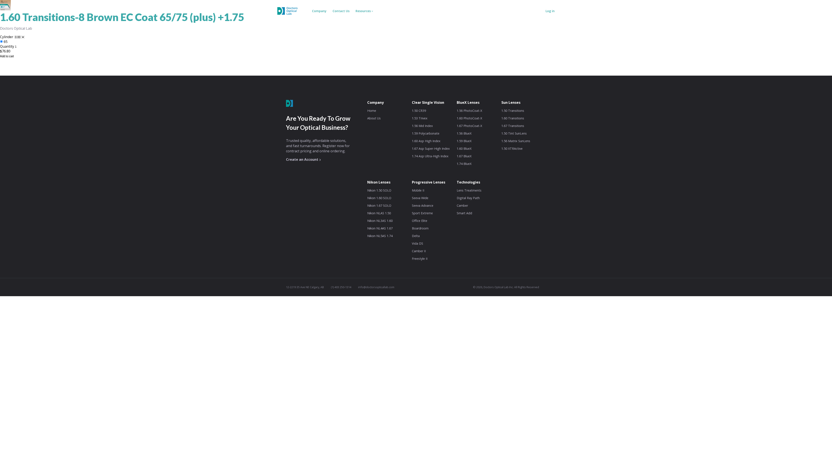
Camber (462, 205)
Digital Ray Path (468, 198)
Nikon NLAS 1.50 (379, 213)
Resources (363, 11)
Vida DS (417, 243)
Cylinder (7, 36)
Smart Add (464, 213)
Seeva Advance (422, 205)
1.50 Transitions (512, 111)
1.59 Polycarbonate (425, 133)
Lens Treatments (469, 190)
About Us (374, 118)
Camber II (419, 251)
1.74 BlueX (464, 164)
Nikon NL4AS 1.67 (380, 228)
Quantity (7, 46)
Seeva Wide (420, 198)
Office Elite (419, 221)
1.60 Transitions (512, 118)
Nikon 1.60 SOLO (379, 198)
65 (6, 41)
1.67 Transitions (512, 126)
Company (319, 11)
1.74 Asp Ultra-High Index (430, 156)
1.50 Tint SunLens (514, 133)
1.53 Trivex (419, 118)
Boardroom (420, 228)
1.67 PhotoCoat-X (469, 126)
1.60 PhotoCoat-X (469, 118)
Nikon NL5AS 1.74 (380, 236)
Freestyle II (419, 259)
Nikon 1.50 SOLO (379, 190)
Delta (416, 236)
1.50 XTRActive (512, 148)
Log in (550, 11)
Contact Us (341, 11)
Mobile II (418, 190)
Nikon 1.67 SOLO (379, 205)
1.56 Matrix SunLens (515, 141)
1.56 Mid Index (422, 126)
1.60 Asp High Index (426, 141)
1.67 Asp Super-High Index (431, 148)
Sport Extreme (422, 213)
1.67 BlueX (464, 156)
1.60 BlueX (464, 148)
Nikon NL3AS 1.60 (380, 221)
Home (371, 111)
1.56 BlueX (464, 133)
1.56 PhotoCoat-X (469, 111)
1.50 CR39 (419, 111)
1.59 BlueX (464, 141)
